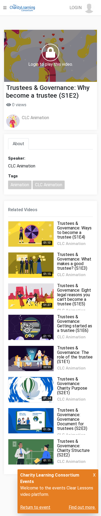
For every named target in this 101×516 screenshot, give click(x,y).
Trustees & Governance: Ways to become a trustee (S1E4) (74, 230)
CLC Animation (35, 117)
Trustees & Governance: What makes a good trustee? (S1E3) (74, 261)
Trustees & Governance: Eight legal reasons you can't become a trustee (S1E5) (74, 294)
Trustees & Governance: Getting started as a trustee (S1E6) (74, 323)
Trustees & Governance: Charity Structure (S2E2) (73, 448)
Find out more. (82, 507)
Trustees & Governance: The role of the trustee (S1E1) (75, 354)
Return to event (35, 507)
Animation (20, 184)
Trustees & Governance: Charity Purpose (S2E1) (72, 385)
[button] (82, 7)
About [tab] (18, 143)
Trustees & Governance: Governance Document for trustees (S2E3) (72, 419)
